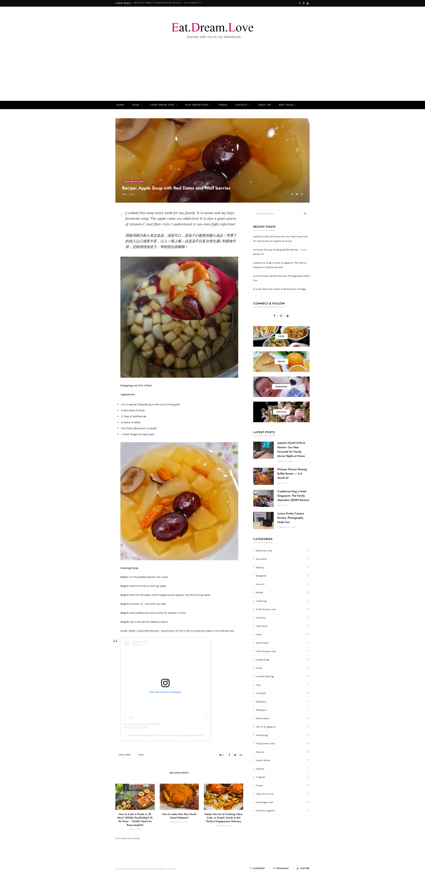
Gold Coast (262, 642)
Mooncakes (262, 718)
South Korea (263, 760)
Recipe (260, 751)
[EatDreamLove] (212, 29)
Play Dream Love (196, 105)
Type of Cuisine (264, 793)
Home (120, 105)
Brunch (260, 584)
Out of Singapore (266, 726)
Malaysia (261, 701)
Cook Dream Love (162, 105)
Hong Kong (262, 659)
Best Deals (286, 105)
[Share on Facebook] (292, 194)
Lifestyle (241, 105)
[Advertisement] (212, 76)
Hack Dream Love (266, 651)
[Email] (302, 194)
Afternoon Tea (264, 550)
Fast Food (261, 626)
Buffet (259, 592)
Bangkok (261, 575)
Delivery (261, 617)
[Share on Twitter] (297, 194)
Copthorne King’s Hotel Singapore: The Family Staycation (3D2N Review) (293, 495)
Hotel (259, 668)
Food (135, 105)
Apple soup (125, 755)
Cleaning (261, 600)
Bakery (260, 567)
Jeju (258, 684)
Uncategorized (264, 802)
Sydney (260, 768)
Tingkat (260, 777)
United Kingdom (265, 810)
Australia (261, 558)
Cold (141, 755)
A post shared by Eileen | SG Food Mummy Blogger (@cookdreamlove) (165, 735)
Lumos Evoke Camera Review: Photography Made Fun (290, 518)
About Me (264, 105)
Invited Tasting (265, 676)
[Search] (304, 105)
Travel (223, 105)
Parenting (262, 735)
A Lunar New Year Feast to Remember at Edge (279, 289)
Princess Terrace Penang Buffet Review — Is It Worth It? (167, 3)
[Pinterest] (99, 240)
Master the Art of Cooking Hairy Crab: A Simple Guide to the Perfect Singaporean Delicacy (223, 818)
